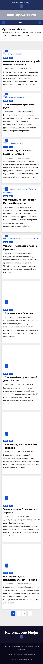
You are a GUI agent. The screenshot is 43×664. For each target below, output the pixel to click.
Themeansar (21, 649)
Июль (5, 57)
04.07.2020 (9, 253)
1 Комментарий (23, 158)
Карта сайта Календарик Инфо (24, 654)
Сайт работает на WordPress (14, 646)
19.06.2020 (9, 516)
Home (10, 654)
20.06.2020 (9, 384)
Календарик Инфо (21, 15)
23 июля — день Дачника (18, 313)
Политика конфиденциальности (21, 659)
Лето (11, 57)
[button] (36, 22)
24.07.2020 (9, 112)
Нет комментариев (24, 69)
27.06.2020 (9, 317)
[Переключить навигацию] (20, 22)
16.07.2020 (9, 158)
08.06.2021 (9, 69)
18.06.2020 (9, 584)
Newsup (31, 646)
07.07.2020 (9, 207)
